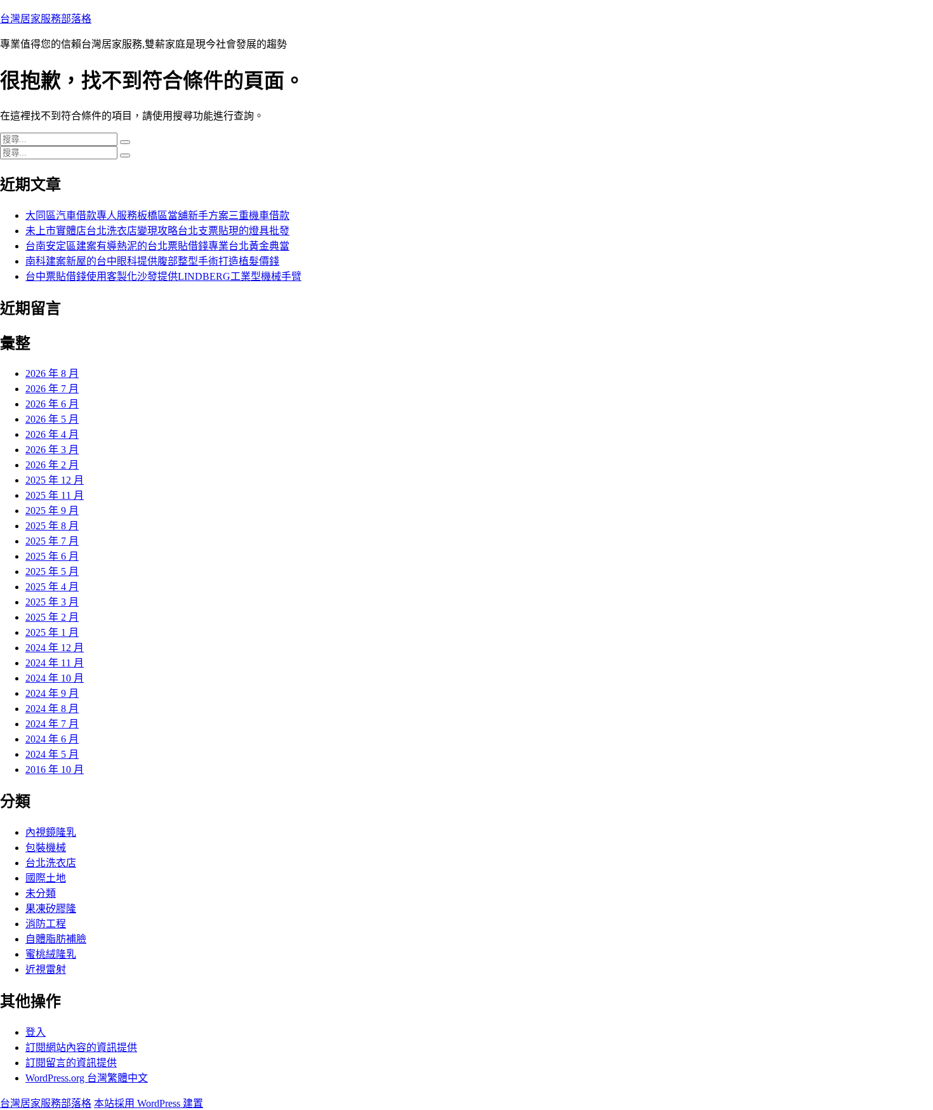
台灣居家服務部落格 (45, 18)
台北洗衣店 (50, 862)
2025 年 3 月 (52, 602)
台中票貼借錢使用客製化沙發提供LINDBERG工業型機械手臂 (163, 276)
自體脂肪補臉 (55, 939)
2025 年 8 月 (52, 525)
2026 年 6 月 (52, 404)
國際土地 (45, 878)
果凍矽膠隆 (50, 908)
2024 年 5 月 (52, 754)
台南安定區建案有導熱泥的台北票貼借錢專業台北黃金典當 (157, 246)
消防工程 (45, 923)
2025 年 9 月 (52, 510)
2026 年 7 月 (52, 388)
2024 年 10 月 (54, 678)
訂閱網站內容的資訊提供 (81, 1047)
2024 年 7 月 (52, 723)
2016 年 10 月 (54, 769)
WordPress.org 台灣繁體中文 (86, 1078)
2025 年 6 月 (52, 556)
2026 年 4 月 (52, 434)
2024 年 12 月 (54, 647)
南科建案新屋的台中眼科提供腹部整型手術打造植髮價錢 (152, 261)
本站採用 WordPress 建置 (148, 1103)
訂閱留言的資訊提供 (71, 1062)
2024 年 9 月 (52, 693)
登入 (35, 1032)
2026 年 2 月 (52, 464)
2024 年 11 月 (54, 662)
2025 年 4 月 (52, 586)
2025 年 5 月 (52, 571)
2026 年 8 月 (52, 373)
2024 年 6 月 (52, 739)
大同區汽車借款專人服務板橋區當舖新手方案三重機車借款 (157, 215)
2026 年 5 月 (52, 419)
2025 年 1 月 (52, 632)
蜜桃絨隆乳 (50, 954)
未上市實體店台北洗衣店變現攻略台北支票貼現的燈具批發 (157, 230)
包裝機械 (45, 847)
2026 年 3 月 (52, 449)
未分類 (40, 893)
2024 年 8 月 (52, 708)
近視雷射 (45, 969)
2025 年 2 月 (52, 617)
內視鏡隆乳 (50, 832)
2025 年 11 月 (54, 495)
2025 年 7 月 (52, 541)
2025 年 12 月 (54, 480)
